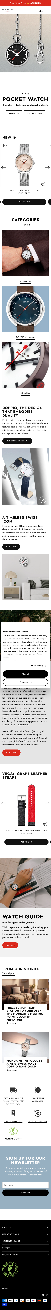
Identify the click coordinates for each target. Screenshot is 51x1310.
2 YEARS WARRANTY (13, 1121)
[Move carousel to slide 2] (24, 124)
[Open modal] (20, 477)
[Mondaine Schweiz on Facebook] (42, 1295)
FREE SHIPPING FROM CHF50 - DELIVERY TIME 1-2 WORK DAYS (13, 1101)
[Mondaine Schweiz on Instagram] (47, 1295)
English (5, 1288)
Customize (24, 682)
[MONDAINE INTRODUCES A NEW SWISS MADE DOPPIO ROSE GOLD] (25, 1047)
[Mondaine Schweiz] (7, 10)
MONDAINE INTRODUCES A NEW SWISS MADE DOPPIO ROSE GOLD (24, 1064)
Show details (37, 665)
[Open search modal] (36, 10)
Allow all (25, 674)
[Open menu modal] (47, 10)
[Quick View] (43, 184)
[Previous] (4, 3)
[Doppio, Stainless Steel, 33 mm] (24, 165)
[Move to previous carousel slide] (16, 124)
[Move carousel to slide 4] (30, 124)
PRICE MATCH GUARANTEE (38, 1100)
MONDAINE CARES (13, 1138)
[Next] (47, 3)
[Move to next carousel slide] (34, 124)
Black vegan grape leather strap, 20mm (26, 830)
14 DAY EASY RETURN (37, 1121)
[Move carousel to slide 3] (27, 124)
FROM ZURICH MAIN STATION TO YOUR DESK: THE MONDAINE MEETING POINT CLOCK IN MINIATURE (25, 1014)
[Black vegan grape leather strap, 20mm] (26, 805)
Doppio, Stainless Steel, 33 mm (24, 190)
